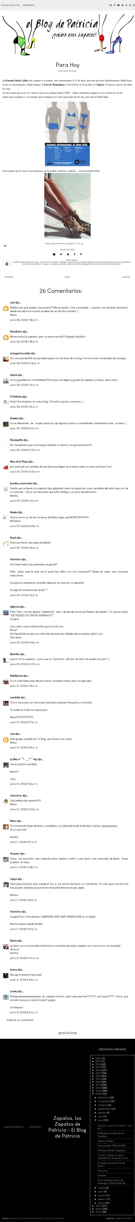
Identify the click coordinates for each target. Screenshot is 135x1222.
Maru (13, 820)
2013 (98, 1079)
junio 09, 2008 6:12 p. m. (24, 595)
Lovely (13, 991)
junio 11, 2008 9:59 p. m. (24, 929)
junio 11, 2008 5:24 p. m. (23, 900)
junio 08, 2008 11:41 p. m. (24, 406)
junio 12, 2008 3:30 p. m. (24, 979)
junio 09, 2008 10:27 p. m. (25, 664)
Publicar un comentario (20, 1020)
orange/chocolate (20, 353)
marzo (102, 1195)
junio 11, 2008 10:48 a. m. (24, 867)
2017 (98, 1067)
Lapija (13, 879)
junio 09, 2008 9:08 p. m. (25, 642)
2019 (98, 1061)
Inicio (67, 277)
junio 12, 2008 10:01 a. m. (24, 958)
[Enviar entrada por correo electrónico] (67, 246)
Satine (13, 375)
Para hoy (103, 1170)
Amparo (15, 853)
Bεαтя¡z (14, 654)
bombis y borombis (21, 483)
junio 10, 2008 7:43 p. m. (24, 783)
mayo (101, 1187)
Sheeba (14, 418)
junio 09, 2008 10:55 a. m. (25, 471)
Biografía (29, 5)
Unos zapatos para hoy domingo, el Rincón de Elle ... (113, 1182)
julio (100, 1116)
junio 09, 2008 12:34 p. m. (25, 526)
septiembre (104, 1108)
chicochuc (16, 795)
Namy (13, 940)
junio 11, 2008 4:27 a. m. (23, 841)
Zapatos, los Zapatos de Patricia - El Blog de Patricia (67, 1127)
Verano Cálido (105, 1141)
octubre (102, 1105)
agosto (102, 1112)
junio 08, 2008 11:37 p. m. (24, 384)
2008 (99, 1093)
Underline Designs (124, 1219)
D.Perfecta (16, 396)
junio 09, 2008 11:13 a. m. (24, 500)
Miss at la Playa (19, 461)
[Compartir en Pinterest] (81, 254)
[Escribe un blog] (61, 254)
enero (101, 1202)
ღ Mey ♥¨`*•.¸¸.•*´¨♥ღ (23, 759)
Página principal (11, 5)
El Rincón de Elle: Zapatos (111, 1150)
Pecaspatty (16, 440)
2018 (98, 1064)
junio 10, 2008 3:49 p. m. (24, 747)
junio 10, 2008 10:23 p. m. (25, 809)
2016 (98, 1070)
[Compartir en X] (68, 254)
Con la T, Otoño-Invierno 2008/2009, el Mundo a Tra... (114, 1157)
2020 (99, 1058)
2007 (99, 1205)
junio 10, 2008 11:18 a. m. (24, 685)
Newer (9, 277)
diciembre (104, 1097)
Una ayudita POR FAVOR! (112, 1145)
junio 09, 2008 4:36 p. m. (24, 547)
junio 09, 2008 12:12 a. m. (24, 428)
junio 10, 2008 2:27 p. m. (24, 722)
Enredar (102, 1175)
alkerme (14, 606)
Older (125, 277)
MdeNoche (16, 675)
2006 (99, 1208)
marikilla (15, 697)
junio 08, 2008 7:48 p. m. (24, 319)
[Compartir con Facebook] (75, 254)
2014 (98, 1076)
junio (101, 1120)
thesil (13, 537)
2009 (99, 1090)
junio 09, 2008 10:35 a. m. (25, 450)
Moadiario (16, 331)
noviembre (104, 1101)
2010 (99, 1087)
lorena (13, 969)
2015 (98, 1073)
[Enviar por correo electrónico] (54, 254)
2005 (99, 1211)
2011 (98, 1084)
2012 (98, 1081)
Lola (12, 302)
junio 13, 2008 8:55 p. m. (24, 1012)
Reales (13, 512)
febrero (102, 1199)
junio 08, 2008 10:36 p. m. (25, 363)
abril (101, 1191)
